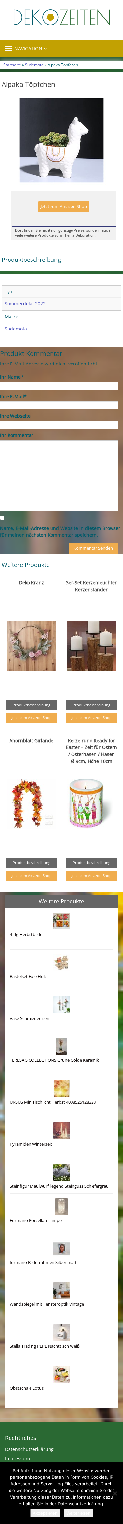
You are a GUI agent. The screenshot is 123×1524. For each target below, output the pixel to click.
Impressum (17, 1458)
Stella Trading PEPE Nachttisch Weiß (45, 1346)
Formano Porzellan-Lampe (36, 1220)
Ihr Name (11, 377)
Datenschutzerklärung (29, 1449)
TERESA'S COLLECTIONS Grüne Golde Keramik (54, 1060)
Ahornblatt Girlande (31, 740)
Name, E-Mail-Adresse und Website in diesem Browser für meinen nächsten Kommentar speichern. (60, 531)
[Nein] (115, 1493)
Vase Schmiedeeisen (29, 1018)
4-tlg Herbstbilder (27, 934)
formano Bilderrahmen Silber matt (43, 1262)
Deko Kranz (31, 582)
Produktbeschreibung (31, 704)
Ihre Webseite (15, 416)
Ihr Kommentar (16, 435)
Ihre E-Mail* (13, 396)
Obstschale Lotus (27, 1388)
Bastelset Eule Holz (28, 976)
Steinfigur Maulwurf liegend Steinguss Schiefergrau (59, 1186)
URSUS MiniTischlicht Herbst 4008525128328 (53, 1102)
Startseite (12, 64)
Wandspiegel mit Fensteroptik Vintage (47, 1304)
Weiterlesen (78, 1513)
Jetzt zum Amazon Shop (64, 206)
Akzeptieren (45, 1513)
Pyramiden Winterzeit (31, 1144)
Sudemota (34, 64)
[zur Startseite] (61, 17)
